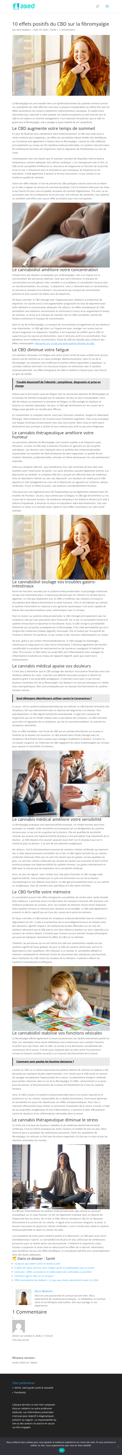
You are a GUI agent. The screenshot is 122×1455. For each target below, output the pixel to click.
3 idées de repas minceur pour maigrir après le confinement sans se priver (54, 1267)
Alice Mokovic (24, 29)
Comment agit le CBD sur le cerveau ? (34, 1275)
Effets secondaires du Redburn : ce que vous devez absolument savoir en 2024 (56, 1280)
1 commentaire (67, 29)
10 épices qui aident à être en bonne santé (37, 1263)
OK (61, 1450)
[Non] (118, 1446)
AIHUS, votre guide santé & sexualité (33, 1387)
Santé (53, 29)
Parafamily (20, 1392)
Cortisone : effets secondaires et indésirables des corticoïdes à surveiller (53, 1271)
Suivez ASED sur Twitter (24, 1362)
